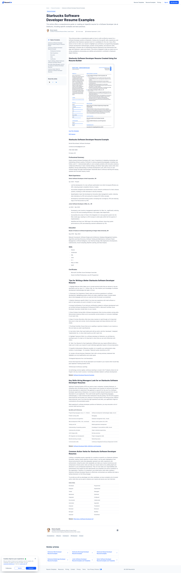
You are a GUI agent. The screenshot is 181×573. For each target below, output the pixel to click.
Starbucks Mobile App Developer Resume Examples (56, 559)
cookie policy (23, 563)
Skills (51, 57)
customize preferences (8, 563)
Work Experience (54, 53)
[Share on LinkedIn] (56, 82)
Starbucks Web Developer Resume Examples (55, 552)
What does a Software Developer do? (83, 519)
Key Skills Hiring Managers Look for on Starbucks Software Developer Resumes (56, 66)
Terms (84, 569)
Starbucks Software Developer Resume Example (55, 48)
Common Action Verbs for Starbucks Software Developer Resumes (55, 70)
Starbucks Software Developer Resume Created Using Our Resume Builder (56, 44)
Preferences (9, 568)
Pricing (159, 2)
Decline (20, 568)
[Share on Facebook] (52, 82)
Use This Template (74, 131)
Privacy (79, 569)
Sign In (166, 2)
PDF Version (72, 134)
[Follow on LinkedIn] (117, 530)
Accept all (31, 568)
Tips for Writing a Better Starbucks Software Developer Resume (56, 61)
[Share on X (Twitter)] (49, 82)
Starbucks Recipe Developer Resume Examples (104, 552)
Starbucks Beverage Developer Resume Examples (80, 552)
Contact (73, 569)
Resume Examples (151, 2)
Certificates (53, 59)
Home (47, 8)
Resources (61, 569)
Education (52, 55)
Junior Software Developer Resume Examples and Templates (81, 559)
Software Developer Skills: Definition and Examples (87, 446)
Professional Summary (55, 51)
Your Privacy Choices (93, 569)
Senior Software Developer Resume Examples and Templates (106, 559)
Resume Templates (139, 2)
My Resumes (174, 2)
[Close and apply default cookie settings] (35, 558)
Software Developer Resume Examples (83, 375)
